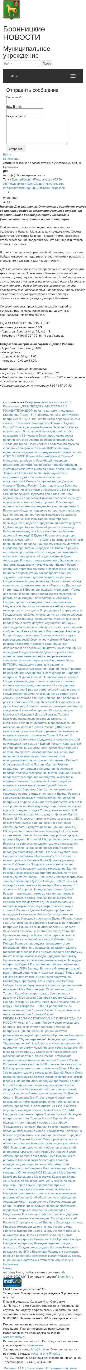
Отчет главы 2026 (30, 1172)
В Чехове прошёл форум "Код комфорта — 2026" (41, 1003)
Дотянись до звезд (61, 860)
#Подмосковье (42, 179)
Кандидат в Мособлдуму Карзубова (42, 1176)
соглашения (35, 1345)
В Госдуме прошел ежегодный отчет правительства (37, 600)
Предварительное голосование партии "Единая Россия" (37, 1008)
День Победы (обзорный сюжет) (39, 999)
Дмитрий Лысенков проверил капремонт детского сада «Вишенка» (39, 641)
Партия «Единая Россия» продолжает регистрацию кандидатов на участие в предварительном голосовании (38, 768)
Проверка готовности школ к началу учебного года (37, 1226)
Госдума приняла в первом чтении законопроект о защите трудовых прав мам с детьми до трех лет (40, 572)
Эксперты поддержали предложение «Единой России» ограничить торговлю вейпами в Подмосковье (40, 566)
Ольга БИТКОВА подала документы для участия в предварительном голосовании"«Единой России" (38, 664)
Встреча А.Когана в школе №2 (23, 1064)
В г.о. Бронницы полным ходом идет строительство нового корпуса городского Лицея (42, 806)
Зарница (33, 968)
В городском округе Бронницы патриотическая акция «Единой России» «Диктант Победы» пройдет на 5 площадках (38, 908)
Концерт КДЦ (59, 997)
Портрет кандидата (56, 1168)
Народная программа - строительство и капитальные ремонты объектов (36, 1187)
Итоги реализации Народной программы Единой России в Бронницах (36, 1028)
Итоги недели (12, 589)
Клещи (71, 1176)
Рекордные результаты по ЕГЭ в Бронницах (40, 1249)
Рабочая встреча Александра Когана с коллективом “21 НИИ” (39, 1108)
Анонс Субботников (64, 852)
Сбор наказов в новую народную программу (46, 956)
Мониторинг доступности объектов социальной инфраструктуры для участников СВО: (40, 1143)
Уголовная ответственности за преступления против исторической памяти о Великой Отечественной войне (40, 760)
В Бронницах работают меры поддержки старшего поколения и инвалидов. (40, 1216)
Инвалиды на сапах (69, 1222)
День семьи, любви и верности (24, 1180)
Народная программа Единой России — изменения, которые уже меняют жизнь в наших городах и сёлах (38, 893)
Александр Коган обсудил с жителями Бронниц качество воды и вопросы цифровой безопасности (41, 635)
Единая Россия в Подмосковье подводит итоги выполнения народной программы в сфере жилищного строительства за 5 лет (41, 797)
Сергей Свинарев (38, 997)
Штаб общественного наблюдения (36, 1166)
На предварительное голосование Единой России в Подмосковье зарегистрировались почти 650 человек (40, 872)
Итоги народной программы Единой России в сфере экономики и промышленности (43, 1076)
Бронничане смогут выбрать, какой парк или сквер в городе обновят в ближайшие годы (39, 937)
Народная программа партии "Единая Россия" (35, 1114)
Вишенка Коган (37, 860)
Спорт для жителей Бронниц (35, 1222)
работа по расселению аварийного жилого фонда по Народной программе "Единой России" (42, 672)
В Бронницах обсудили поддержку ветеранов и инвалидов (41, 508)
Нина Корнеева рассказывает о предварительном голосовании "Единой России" (40, 733)
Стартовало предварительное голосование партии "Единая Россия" (40, 1053)
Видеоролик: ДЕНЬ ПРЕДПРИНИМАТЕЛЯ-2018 (35, 406)
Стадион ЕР (42, 852)
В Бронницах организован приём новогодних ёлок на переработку (39, 504)
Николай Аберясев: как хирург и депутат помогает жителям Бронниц (42, 500)
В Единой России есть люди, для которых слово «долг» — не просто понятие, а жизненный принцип (43, 539)
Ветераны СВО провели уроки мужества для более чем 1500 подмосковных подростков (41, 493)
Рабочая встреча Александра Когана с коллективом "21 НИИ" (41, 1103)
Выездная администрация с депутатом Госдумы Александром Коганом (37, 1245)
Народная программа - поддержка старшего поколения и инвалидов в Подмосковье (40, 1209)
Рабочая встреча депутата (54, 897)
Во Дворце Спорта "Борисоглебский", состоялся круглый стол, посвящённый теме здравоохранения (39, 1089)
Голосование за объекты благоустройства (46, 931)
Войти (7, 154)
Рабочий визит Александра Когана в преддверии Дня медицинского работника (39, 1155)
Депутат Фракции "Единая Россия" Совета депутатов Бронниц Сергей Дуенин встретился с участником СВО (40, 485)
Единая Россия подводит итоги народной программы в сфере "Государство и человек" (38, 1122)
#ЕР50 (57, 179)
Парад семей (25, 1185)
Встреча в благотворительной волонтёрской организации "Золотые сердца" (42, 970)
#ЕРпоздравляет (14, 183)
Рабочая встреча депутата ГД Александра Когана (37, 902)
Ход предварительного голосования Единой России (44, 1068)
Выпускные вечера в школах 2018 (48, 402)
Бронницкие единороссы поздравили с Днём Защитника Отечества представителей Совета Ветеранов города (35, 477)
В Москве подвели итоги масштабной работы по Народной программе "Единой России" (42, 1135)
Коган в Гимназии (30, 1022)
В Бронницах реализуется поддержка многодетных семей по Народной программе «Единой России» (41, 739)
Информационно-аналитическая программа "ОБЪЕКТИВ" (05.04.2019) (41, 416)
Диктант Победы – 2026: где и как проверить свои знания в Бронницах (40, 883)
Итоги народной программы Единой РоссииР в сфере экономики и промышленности (41, 1083)
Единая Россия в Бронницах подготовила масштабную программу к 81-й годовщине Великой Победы (38, 980)
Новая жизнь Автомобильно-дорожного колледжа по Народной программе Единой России (38, 916)
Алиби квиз (48, 1001)
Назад (7, 1268)
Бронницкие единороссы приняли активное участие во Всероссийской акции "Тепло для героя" (38, 439)
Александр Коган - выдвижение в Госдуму (31, 1201)
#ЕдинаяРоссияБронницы (21, 187)
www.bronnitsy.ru (14, 1337)
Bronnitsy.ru (65, 1276)
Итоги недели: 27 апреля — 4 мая (49, 989)
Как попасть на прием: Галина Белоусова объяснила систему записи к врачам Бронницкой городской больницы (39, 518)
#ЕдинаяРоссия (21, 179)
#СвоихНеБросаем (52, 187)
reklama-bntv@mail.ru (46, 1353)
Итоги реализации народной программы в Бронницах (35, 1033)
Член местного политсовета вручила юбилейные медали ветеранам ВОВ (41, 446)
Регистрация (11, 158)
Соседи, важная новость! (57, 810)
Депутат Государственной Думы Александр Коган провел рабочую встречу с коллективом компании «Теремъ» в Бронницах (42, 581)
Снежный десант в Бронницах (55, 527)
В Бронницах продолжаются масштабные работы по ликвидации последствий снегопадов (39, 595)
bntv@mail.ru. (40, 1349)
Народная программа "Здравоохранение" (43, 1037)
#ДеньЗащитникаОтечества (45, 183)
